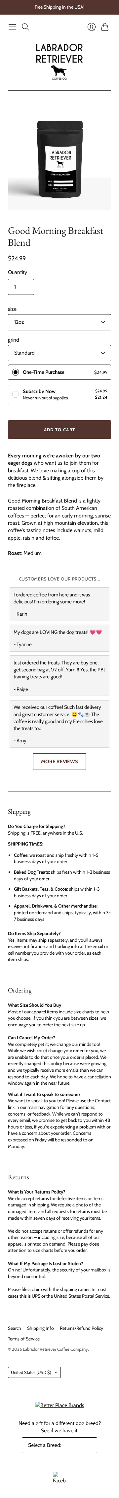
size (12, 309)
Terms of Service (24, 1339)
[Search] (25, 27)
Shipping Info (40, 1328)
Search (14, 1328)
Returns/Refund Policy (81, 1328)
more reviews (59, 761)
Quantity (17, 272)
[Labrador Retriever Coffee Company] (59, 62)
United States (31, 1372)
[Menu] (12, 27)
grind (13, 340)
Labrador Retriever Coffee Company (55, 1349)
